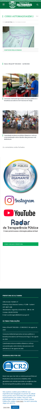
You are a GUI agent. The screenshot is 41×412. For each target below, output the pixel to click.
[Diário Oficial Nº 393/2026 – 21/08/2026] (20, 60)
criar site (15, 376)
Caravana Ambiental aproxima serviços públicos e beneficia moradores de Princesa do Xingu (20, 99)
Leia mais (20, 401)
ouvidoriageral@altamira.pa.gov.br (18, 315)
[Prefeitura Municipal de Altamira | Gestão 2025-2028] (20, 4)
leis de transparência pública (12, 384)
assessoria (17, 379)
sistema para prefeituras (28, 376)
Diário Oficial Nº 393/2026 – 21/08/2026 (17, 64)
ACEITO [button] (15, 407)
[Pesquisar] (37, 4)
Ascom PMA (8, 22)
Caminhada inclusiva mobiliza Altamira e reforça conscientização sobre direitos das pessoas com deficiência (20, 137)
